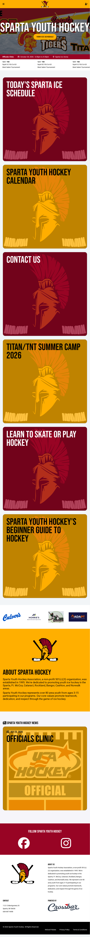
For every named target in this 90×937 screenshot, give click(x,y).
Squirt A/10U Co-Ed (9, 64)
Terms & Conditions (80, 929)
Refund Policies (50, 929)
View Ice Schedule (45, 37)
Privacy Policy (64, 929)
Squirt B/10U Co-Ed (44, 64)
